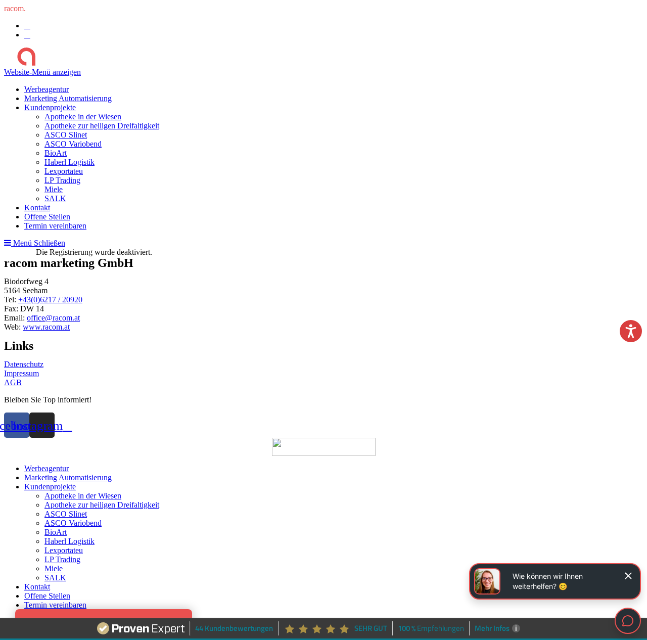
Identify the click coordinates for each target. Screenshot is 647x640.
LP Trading (62, 559)
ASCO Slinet (65, 514)
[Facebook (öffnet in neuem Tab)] (27, 25)
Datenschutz (23, 364)
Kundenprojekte (50, 486)
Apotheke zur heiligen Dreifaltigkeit (101, 504)
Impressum (21, 373)
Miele (53, 568)
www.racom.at (46, 327)
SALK (55, 577)
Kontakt (37, 586)
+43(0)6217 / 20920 (50, 299)
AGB (13, 382)
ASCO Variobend (73, 523)
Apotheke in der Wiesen (82, 495)
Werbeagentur (46, 468)
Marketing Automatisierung (68, 477)
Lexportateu (63, 550)
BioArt (55, 532)
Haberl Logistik (69, 541)
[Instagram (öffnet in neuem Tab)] (27, 34)
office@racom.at (53, 317)
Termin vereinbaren (55, 605)
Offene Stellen (47, 595)
